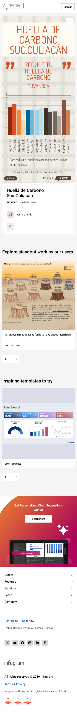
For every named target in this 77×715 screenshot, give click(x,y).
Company (10, 602)
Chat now (28, 621)
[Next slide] (15, 359)
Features (10, 581)
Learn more (38, 518)
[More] (69, 21)
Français (49, 628)
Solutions (10, 588)
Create (8, 575)
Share (11, 178)
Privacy (21, 684)
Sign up (68, 6)
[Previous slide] (6, 359)
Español (39, 628)
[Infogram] (13, 7)
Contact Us (11, 621)
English (8, 628)
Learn (8, 595)
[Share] (10, 226)
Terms (8, 684)
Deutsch (17, 628)
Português (28, 628)
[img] (10, 121)
